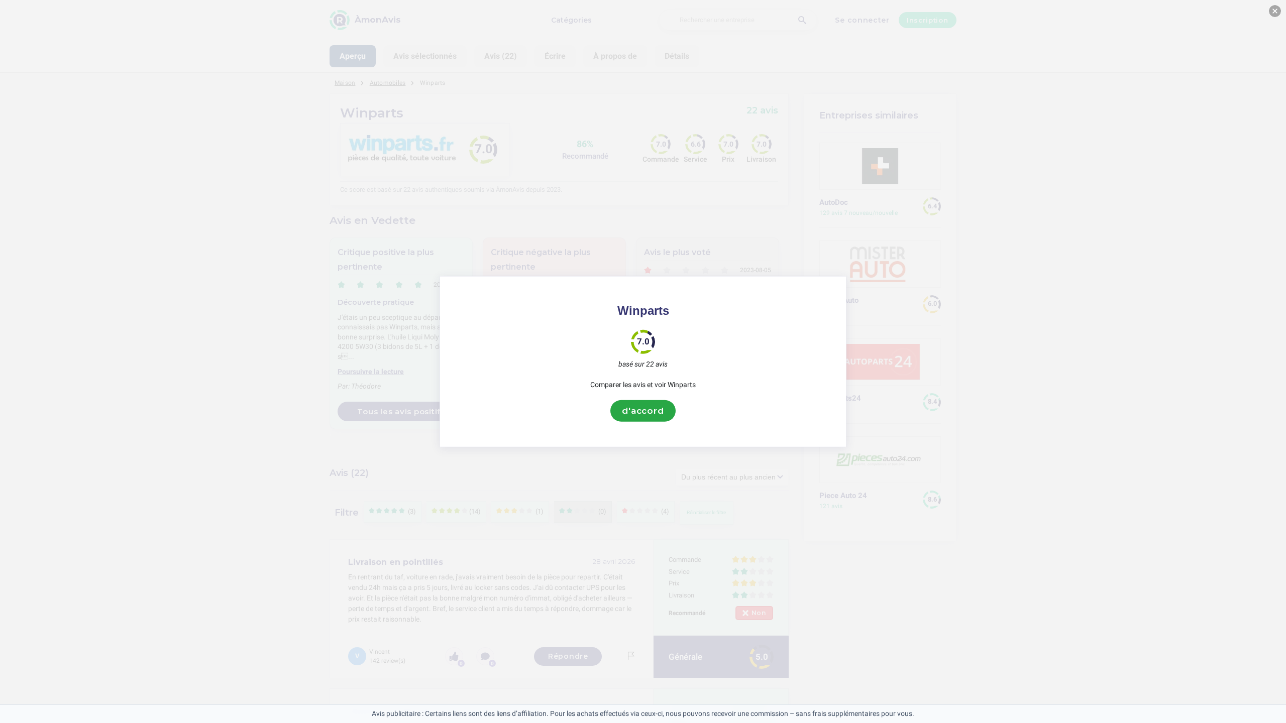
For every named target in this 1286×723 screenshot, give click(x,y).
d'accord (643, 411)
